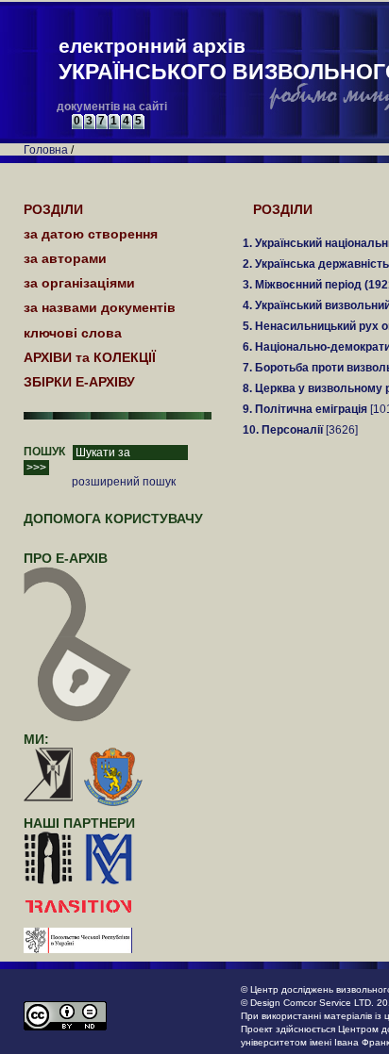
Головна (46, 149)
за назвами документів (100, 307)
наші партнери (79, 823)
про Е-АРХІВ (66, 558)
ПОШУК (44, 451)
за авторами (65, 258)
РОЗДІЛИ (283, 209)
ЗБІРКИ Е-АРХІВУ (79, 381)
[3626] (300, 429)
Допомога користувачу (113, 518)
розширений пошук (124, 481)
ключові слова (73, 332)
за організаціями (79, 282)
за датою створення (91, 233)
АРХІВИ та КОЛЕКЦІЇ (90, 357)
